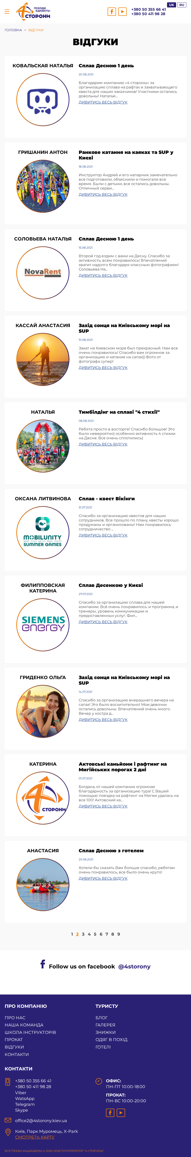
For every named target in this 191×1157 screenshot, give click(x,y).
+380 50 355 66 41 (148, 9)
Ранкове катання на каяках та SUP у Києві (126, 155)
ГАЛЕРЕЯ (105, 1025)
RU (181, 5)
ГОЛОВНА (13, 30)
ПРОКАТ (14, 1039)
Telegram (25, 1104)
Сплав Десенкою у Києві (111, 585)
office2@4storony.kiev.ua (41, 1120)
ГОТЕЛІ (103, 1047)
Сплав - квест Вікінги (107, 498)
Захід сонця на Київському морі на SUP (124, 328)
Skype (21, 1110)
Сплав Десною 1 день (106, 65)
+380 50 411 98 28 (148, 14)
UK (171, 5)
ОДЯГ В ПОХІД (111, 1039)
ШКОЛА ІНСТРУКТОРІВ (30, 1032)
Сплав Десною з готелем (111, 850)
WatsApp (24, 1098)
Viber (20, 1092)
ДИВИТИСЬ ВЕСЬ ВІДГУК (103, 102)
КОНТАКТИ (17, 1054)
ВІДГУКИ (14, 1047)
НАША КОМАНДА (24, 1025)
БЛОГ (102, 1017)
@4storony (134, 966)
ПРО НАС (15, 1017)
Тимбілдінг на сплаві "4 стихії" (119, 412)
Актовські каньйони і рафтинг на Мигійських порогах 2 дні (123, 766)
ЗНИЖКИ (106, 1032)
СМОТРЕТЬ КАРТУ (35, 1137)
